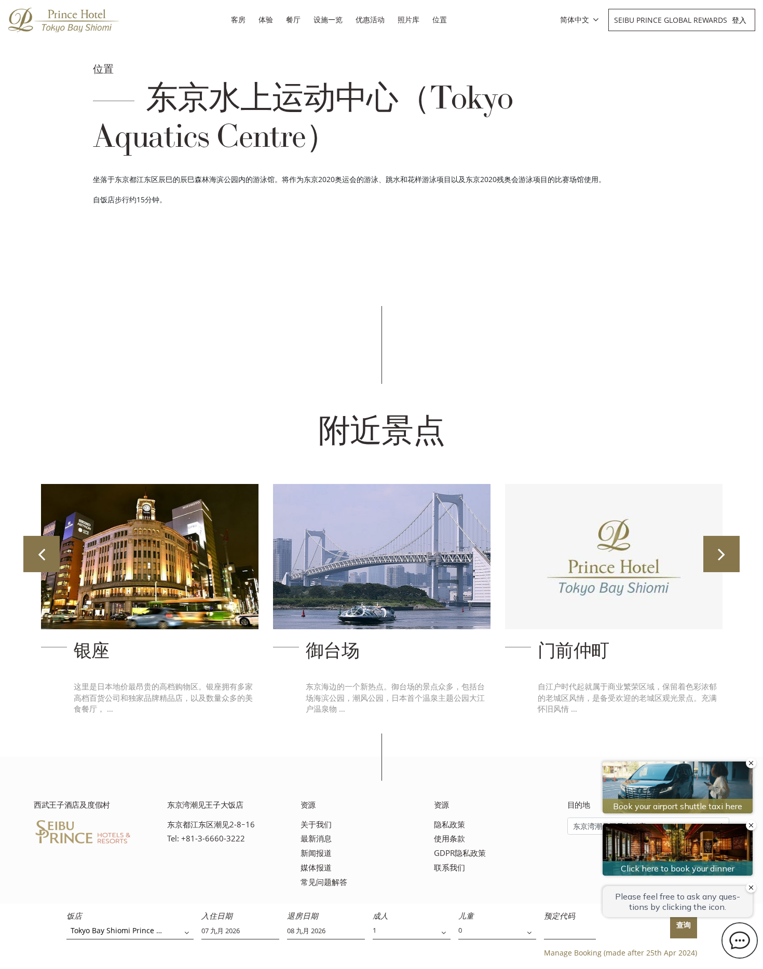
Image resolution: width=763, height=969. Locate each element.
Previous (41, 554)
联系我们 (449, 867)
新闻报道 (316, 853)
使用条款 (449, 838)
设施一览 (328, 19)
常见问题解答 (324, 882)
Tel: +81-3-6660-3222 (206, 838)
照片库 (408, 19)
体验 (265, 19)
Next (721, 554)
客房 (238, 19)
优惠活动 (370, 19)
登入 (739, 20)
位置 (439, 19)
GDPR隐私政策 (460, 853)
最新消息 (316, 838)
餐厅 (293, 19)
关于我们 (316, 824)
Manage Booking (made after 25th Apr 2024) (620, 953)
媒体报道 (316, 867)
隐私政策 (449, 824)
